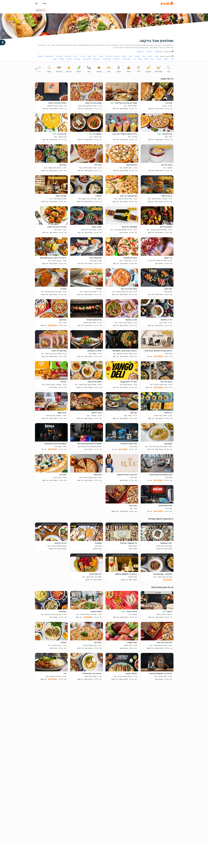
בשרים (150, 56)
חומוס (89, 56)
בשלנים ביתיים (126, 59)
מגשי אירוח (77, 59)
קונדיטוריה (59, 56)
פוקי (152, 59)
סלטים (124, 56)
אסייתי (157, 56)
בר (134, 59)
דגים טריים (116, 59)
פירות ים (158, 59)
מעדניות (68, 59)
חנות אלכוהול (107, 59)
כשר (168, 72)
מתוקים (61, 59)
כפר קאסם (140, 52)
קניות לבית (68, 56)
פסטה (101, 56)
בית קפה (116, 56)
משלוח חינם (158, 72)
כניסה (44, 3)
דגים (95, 56)
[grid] (104, 371)
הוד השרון (149, 52)
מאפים (140, 59)
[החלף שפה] (36, 3)
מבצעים (148, 72)
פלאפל (166, 59)
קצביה (55, 59)
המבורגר (137, 56)
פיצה (143, 56)
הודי (172, 59)
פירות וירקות (87, 59)
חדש (138, 72)
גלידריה (82, 56)
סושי (130, 56)
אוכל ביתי (108, 56)
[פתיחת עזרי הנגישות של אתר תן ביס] (2, 42)
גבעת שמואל (159, 52)
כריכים (76, 56)
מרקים (146, 59)
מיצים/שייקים (49, 56)
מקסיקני (40, 56)
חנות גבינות (96, 59)
